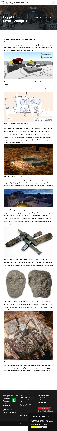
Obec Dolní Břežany (43, 397)
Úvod (38, 17)
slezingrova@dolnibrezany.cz (10, 412)
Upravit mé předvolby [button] (42, 427)
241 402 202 (7, 398)
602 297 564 (24, 399)
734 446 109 (7, 405)
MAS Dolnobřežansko (44, 399)
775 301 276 (7, 411)
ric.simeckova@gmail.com (9, 406)
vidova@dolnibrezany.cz (25, 401)
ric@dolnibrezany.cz (7, 401)
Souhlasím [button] (34, 427)
